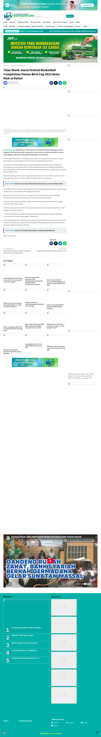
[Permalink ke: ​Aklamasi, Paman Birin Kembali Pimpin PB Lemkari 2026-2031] (13, 341)
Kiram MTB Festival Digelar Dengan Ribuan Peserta (52, 250)
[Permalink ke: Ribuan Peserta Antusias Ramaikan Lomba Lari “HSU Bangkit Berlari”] (57, 317)
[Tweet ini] (56, 83)
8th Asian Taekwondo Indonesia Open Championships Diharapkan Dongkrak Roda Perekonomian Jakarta (34, 280)
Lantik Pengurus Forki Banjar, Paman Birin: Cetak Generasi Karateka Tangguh (13, 280)
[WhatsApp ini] (65, 83)
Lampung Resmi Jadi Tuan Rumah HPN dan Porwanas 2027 (33, 345)
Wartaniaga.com (9, 150)
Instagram (71, 723)
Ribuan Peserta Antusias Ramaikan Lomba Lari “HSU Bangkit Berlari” (55, 326)
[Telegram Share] (60, 83)
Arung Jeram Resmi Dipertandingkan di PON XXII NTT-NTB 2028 (34, 304)
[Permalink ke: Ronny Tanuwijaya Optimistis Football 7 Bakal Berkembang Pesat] (13, 319)
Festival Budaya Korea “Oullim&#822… (25, 650)
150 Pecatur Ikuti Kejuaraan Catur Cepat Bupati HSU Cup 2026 (56, 348)
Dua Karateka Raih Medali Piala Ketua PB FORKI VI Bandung (55, 306)
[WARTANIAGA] (19, 16)
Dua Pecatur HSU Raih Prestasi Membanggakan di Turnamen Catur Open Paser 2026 (56, 282)
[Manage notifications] (4, 732)
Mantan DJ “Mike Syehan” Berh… (23, 635)
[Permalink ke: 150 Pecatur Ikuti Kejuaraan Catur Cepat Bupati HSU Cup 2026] (57, 339)
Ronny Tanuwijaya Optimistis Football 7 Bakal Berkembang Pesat (13, 328)
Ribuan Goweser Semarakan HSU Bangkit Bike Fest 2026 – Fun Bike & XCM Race (12, 305)
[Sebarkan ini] (51, 83)
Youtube (85, 723)
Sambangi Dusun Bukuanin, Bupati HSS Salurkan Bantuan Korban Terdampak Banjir (17, 251)
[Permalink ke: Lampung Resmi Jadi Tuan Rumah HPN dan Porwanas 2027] (35, 338)
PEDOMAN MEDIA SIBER (25, 721)
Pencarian (70, 16)
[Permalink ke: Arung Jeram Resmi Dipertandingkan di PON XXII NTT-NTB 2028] (35, 295)
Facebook (56, 723)
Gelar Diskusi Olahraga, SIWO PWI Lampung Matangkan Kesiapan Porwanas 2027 (34, 326)
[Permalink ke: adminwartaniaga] (5, 83)
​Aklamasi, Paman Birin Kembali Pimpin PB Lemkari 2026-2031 (12, 351)
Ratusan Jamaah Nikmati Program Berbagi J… (27, 628)
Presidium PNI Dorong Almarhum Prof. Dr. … (26, 658)
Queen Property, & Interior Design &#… (25, 643)
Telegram (55, 726)
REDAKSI (5, 721)
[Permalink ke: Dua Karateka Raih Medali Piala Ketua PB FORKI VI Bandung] (57, 296)
